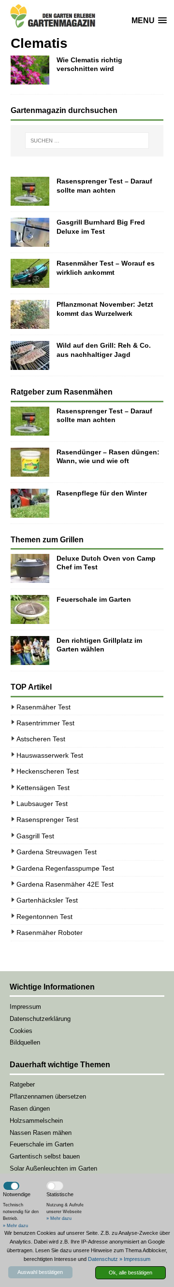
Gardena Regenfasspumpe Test (65, 868)
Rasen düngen (30, 1108)
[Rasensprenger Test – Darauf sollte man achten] (30, 191)
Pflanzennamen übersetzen (48, 1096)
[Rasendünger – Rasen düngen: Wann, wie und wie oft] (30, 462)
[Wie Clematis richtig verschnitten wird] (30, 70)
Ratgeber (22, 1084)
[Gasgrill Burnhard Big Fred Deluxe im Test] (30, 232)
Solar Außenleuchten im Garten (53, 1168)
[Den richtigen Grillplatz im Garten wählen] (30, 650)
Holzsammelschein (36, 1120)
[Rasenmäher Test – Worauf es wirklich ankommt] (30, 273)
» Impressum (134, 1259)
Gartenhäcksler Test (47, 900)
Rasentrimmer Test (45, 723)
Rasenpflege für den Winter (102, 493)
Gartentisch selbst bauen (45, 1156)
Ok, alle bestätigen (130, 1272)
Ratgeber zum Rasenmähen (62, 392)
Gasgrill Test (35, 836)
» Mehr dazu (15, 1225)
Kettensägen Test (43, 788)
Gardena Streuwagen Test (56, 852)
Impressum (25, 1006)
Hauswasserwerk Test (49, 755)
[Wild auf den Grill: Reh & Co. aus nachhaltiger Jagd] (30, 355)
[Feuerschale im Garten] (30, 609)
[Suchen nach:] (87, 140)
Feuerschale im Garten (94, 599)
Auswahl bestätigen (40, 1272)
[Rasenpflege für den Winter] (30, 503)
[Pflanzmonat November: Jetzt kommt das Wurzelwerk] (30, 314)
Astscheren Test (40, 739)
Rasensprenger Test (47, 819)
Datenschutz (103, 1259)
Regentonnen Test (44, 916)
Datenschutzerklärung (40, 1018)
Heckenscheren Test (47, 771)
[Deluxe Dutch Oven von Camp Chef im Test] (30, 568)
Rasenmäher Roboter (49, 932)
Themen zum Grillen (47, 540)
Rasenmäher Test (43, 707)
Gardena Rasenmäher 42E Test (65, 884)
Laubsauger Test (42, 803)
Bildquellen (25, 1042)
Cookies (21, 1030)
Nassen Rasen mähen (41, 1132)
